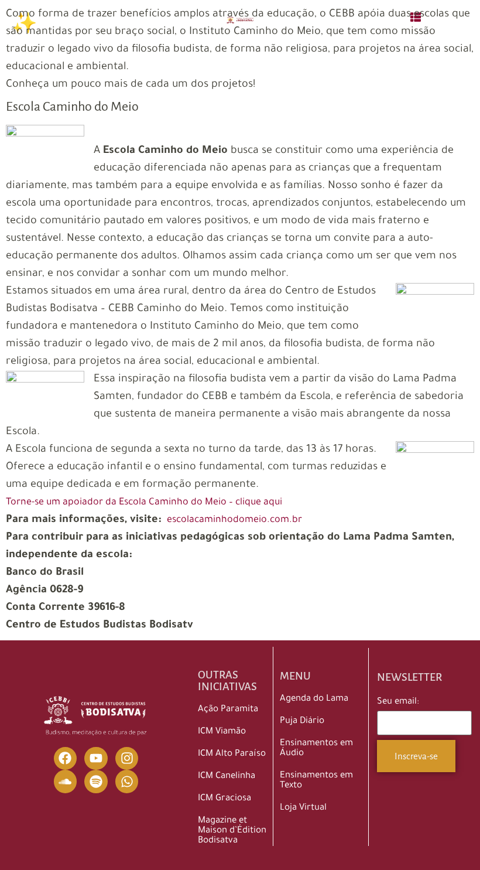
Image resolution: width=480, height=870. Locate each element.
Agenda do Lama (314, 699)
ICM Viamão (222, 732)
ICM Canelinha (226, 777)
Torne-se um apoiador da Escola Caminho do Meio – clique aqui (144, 502)
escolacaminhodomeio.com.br (233, 520)
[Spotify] (96, 781)
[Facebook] (65, 758)
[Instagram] (127, 758)
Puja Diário (302, 721)
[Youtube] (96, 758)
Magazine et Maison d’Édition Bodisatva (232, 831)
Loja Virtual (303, 808)
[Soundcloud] (65, 781)
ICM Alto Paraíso (232, 754)
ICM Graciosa (224, 799)
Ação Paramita (228, 710)
